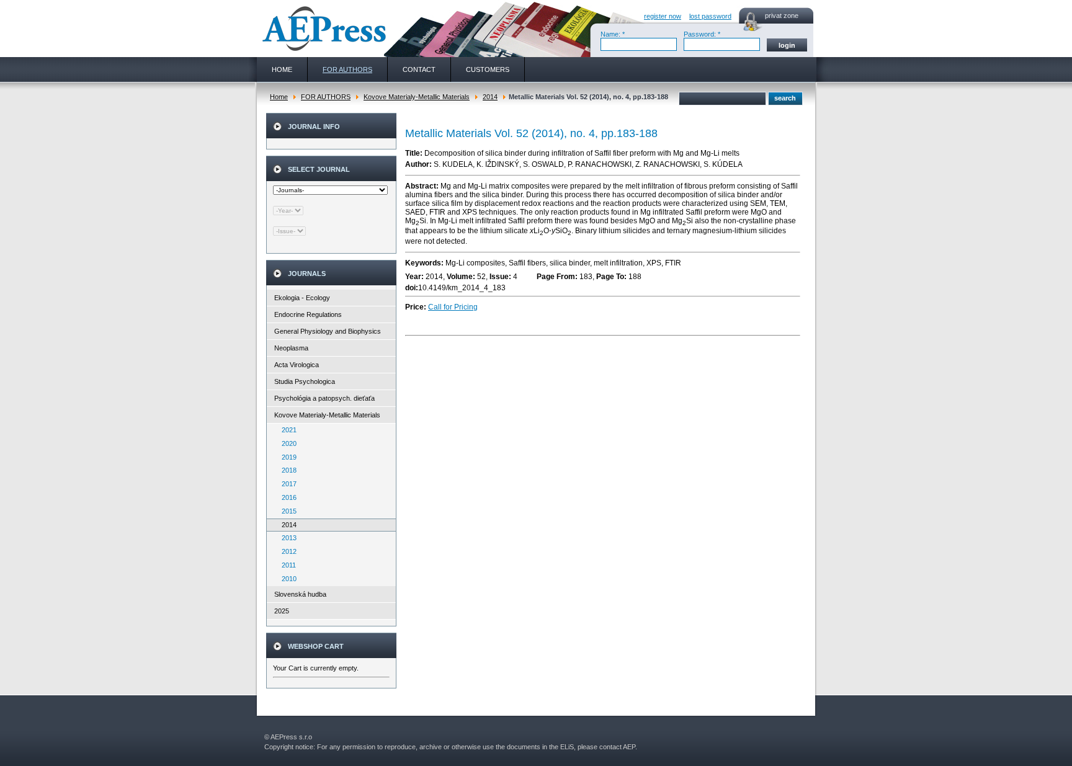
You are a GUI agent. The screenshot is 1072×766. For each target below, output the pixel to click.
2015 (286, 511)
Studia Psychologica (304, 381)
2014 (490, 96)
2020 (286, 443)
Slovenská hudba (300, 594)
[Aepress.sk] (322, 28)
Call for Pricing (453, 307)
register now (662, 16)
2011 (286, 565)
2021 (286, 430)
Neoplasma (291, 348)
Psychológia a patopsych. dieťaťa (324, 398)
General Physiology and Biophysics (327, 331)
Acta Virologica (296, 364)
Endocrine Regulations (308, 314)
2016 (286, 497)
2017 (286, 484)
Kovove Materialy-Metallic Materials (417, 96)
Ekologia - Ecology (302, 297)
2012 (286, 551)
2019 (286, 457)
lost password (710, 16)
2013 (286, 537)
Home (279, 96)
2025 (281, 611)
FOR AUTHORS (326, 96)
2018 (286, 470)
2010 (286, 578)
